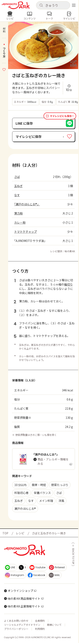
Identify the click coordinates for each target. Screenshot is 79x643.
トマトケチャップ (25, 231)
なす (17, 195)
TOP (5, 533)
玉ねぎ (18, 186)
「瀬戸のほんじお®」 (27, 204)
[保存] (4, 69)
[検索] (41, 5)
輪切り (68, 284)
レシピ (20, 533)
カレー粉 (20, 222)
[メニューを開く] (73, 5)
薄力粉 (18, 213)
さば (17, 177)
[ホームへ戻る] (16, 5)
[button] (53, 5)
